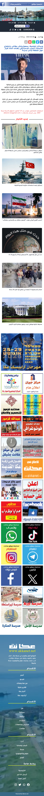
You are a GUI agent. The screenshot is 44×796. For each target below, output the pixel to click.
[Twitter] (15, 30)
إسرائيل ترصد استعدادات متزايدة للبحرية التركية (28, 185)
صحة (22, 750)
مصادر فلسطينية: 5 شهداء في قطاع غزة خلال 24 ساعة (25, 290)
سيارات (22, 721)
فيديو (22, 679)
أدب (22, 742)
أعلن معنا (22, 779)
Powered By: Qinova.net (22, 794)
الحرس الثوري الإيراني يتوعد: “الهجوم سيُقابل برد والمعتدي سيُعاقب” (22, 220)
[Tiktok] (10, 30)
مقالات (22, 729)
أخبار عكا (22, 692)
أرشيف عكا (22, 696)
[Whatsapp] (18, 30)
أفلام (22, 758)
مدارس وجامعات (22, 725)
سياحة (22, 712)
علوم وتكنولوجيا (22, 754)
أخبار (22, 675)
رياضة (22, 717)
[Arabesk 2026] (22, 370)
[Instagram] (13, 30)
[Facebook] (20, 30)
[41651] (22, 6)
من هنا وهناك (22, 683)
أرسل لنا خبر (22, 775)
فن (22, 708)
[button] (41, 42)
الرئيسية (22, 771)
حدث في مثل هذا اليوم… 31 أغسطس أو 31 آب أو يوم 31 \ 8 (25, 255)
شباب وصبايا (22, 746)
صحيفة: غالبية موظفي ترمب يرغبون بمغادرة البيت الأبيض (25, 324)
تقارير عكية (22, 687)
